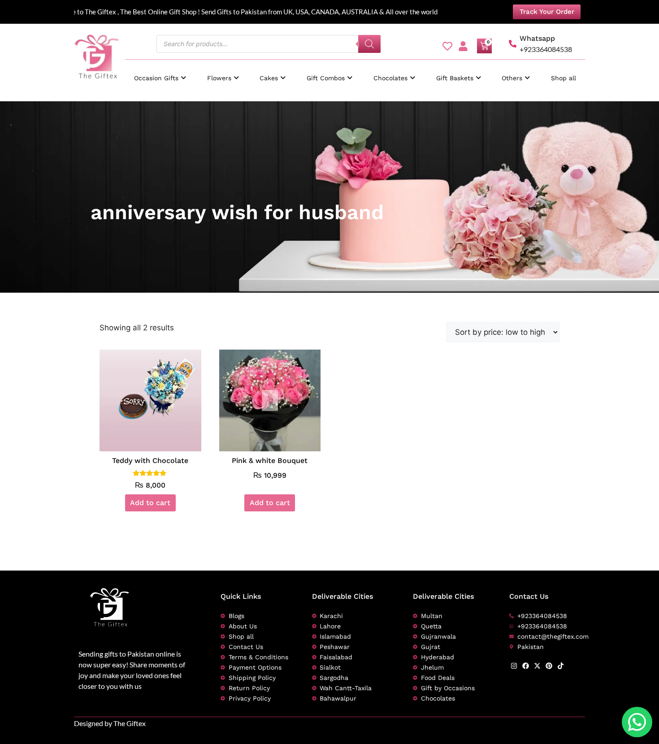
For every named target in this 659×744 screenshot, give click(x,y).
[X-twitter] (537, 665)
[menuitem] (160, 73)
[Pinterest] (549, 665)
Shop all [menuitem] (563, 78)
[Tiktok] (560, 665)
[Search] (369, 44)
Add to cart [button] (150, 502)
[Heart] (447, 46)
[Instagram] (514, 665)
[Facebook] (525, 665)
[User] (463, 46)
